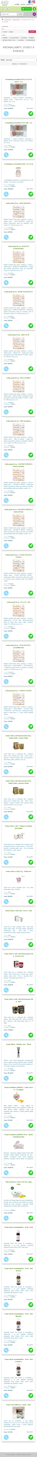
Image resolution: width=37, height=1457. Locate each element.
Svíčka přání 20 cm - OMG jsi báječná (18, 421)
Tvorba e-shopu (10, 1454)
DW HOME (24, 38)
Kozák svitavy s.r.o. (9, 40)
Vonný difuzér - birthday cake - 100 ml (18, 1044)
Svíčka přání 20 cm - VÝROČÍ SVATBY (18, 691)
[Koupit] (30, 113)
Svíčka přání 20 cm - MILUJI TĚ (18, 335)
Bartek (5, 38)
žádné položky (28, 8)
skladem (11, 32)
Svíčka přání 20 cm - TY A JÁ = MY (18, 602)
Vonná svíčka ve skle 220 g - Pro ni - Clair (18, 910)
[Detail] (6, 113)
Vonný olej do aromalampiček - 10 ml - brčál (18, 1227)
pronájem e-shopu (20, 1454)
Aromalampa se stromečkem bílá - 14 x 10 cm (18, 164)
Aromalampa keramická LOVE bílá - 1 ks (18, 123)
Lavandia (21, 40)
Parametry (5, 26)
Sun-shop (28, 1454)
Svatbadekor (30, 40)
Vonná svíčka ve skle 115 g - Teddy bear (18, 871)
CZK (3, 8)
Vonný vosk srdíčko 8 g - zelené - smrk (18, 1405)
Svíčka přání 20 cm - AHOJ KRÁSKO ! (18, 203)
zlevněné (5, 32)
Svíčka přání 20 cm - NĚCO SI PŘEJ (18, 378)
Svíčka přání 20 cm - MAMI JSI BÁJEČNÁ (18, 292)
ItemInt (31, 38)
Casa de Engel (14, 38)
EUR (7, 8)
